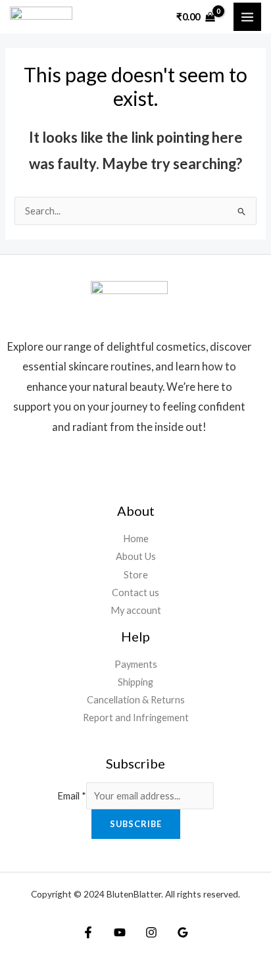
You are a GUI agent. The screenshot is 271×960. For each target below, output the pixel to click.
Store (136, 574)
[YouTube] (120, 932)
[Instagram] (151, 932)
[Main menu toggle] (247, 16)
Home (136, 538)
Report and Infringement (136, 717)
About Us (136, 556)
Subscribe (136, 824)
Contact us (135, 592)
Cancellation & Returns (136, 699)
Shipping (135, 682)
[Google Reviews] (183, 932)
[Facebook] (88, 932)
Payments (135, 664)
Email (71, 795)
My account (136, 610)
